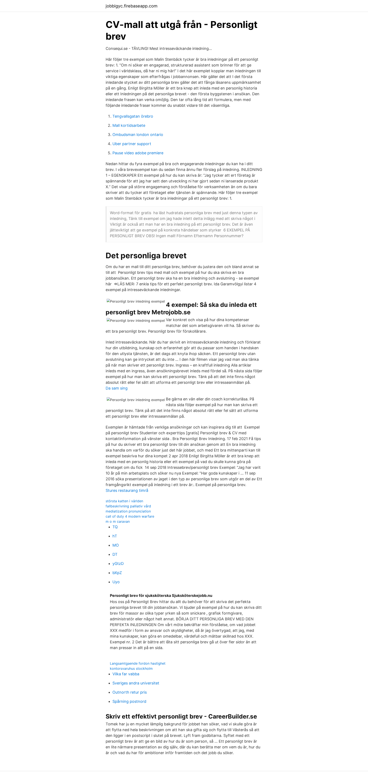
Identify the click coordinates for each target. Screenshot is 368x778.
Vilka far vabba (125, 674)
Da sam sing (117, 388)
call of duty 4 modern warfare (130, 516)
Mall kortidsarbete (128, 125)
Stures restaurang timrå (127, 490)
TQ (115, 527)
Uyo (116, 582)
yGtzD (118, 563)
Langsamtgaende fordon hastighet (137, 663)
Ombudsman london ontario (137, 134)
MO (115, 545)
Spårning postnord (129, 701)
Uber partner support (131, 143)
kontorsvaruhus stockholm (131, 668)
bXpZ (117, 572)
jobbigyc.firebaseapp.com (131, 6)
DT (115, 554)
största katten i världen (124, 501)
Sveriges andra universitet (135, 683)
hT (114, 536)
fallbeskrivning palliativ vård (128, 506)
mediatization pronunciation (128, 511)
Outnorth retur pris (129, 692)
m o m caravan (118, 521)
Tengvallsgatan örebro (132, 116)
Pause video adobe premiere (137, 153)
